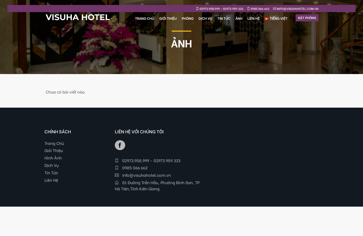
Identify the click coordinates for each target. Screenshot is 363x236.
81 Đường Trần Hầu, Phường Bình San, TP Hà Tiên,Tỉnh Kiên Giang (157, 185)
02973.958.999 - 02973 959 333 (150, 160)
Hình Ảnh (53, 157)
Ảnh (238, 18)
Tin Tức (51, 172)
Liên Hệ (51, 180)
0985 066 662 (134, 167)
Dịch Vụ (51, 165)
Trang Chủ (54, 143)
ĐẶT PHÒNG (307, 17)
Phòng (188, 18)
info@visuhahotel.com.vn (146, 175)
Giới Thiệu (53, 150)
